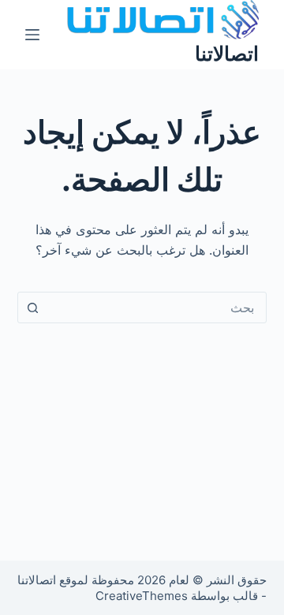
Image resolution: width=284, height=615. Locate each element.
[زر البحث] (33, 307)
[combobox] (157, 307)
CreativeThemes (141, 595)
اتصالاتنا (227, 53)
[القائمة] (32, 35)
